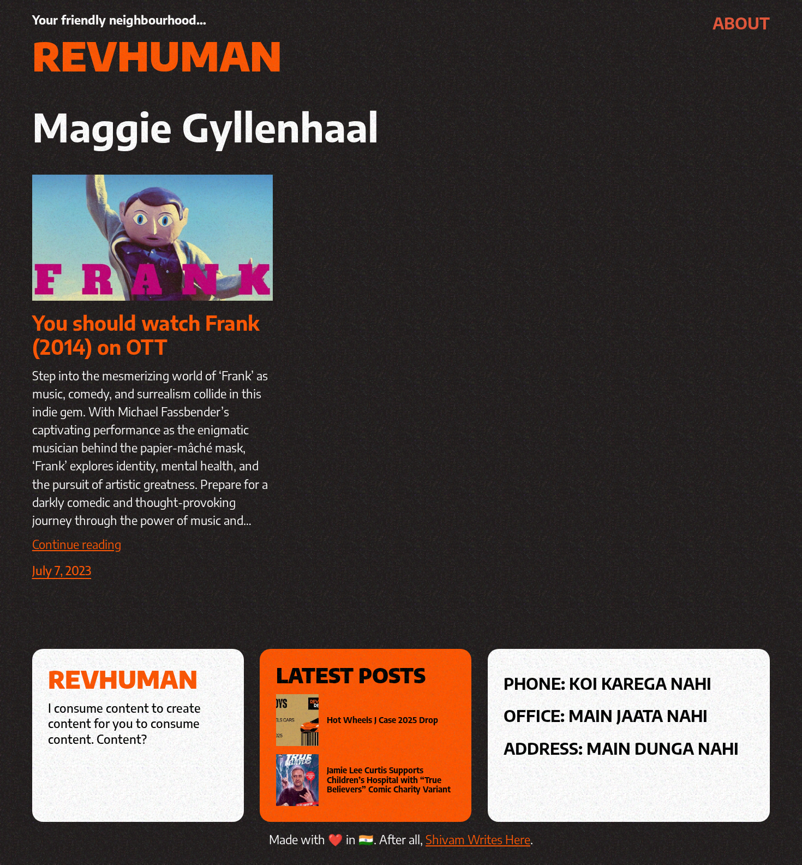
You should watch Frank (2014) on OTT (146, 335)
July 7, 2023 (61, 570)
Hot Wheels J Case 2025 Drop (382, 720)
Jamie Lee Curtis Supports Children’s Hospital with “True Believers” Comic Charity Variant (389, 780)
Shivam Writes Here (478, 839)
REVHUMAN (157, 55)
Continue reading (76, 544)
